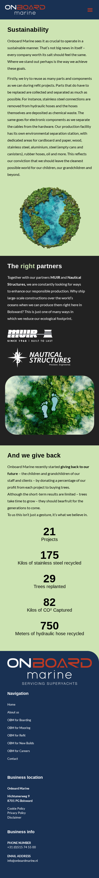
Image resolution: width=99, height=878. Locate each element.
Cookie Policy (16, 808)
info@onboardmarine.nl (22, 860)
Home (11, 704)
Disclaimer (14, 817)
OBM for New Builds (20, 743)
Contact (12, 758)
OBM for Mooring (18, 728)
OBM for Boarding (19, 720)
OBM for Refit (16, 735)
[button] (90, 10)
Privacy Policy (16, 813)
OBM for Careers (18, 751)
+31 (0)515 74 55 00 (21, 847)
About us (13, 712)
